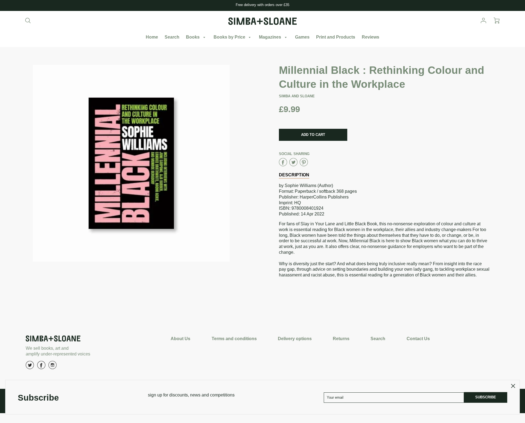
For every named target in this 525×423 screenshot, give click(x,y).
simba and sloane (297, 96)
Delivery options (295, 338)
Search (172, 37)
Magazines (270, 37)
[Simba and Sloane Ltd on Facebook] (41, 367)
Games (302, 37)
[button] (313, 135)
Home (152, 37)
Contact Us (418, 338)
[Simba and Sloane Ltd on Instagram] (52, 367)
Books (193, 37)
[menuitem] (152, 37)
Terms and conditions (234, 338)
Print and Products (335, 37)
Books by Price (230, 37)
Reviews (370, 37)
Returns (341, 338)
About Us (180, 338)
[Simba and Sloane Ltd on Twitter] (30, 367)
